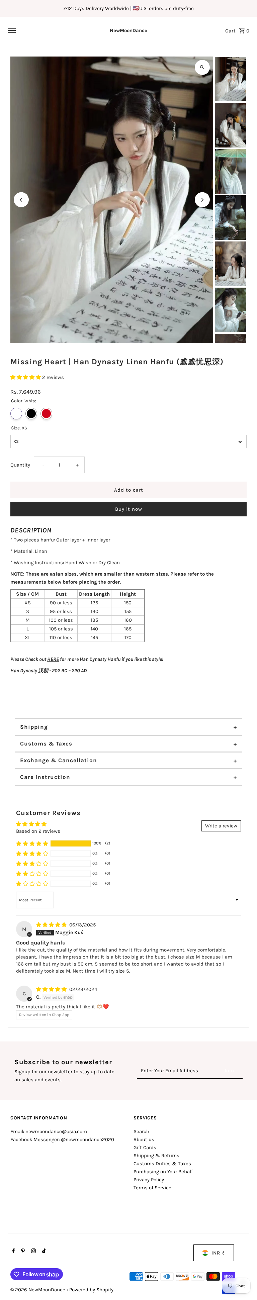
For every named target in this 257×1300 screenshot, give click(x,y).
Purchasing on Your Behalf (163, 1172)
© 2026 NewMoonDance (38, 1290)
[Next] (202, 199)
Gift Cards (145, 1147)
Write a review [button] (221, 826)
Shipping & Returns (156, 1156)
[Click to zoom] (202, 67)
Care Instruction (45, 777)
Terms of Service (152, 1188)
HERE (53, 659)
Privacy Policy (149, 1180)
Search (141, 1131)
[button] (26, 377)
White (16, 413)
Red (46, 413)
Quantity (20, 465)
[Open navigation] (49, 30)
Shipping (34, 726)
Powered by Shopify (91, 1290)
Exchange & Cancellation (58, 760)
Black (31, 413)
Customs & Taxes (46, 743)
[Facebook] (12, 1251)
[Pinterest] (22, 1251)
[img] (52, 925)
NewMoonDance (128, 30)
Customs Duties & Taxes (162, 1164)
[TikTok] (43, 1251)
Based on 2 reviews (38, 831)
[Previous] (21, 199)
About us (144, 1139)
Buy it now (128, 509)
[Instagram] (32, 1251)
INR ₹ (218, 1253)
